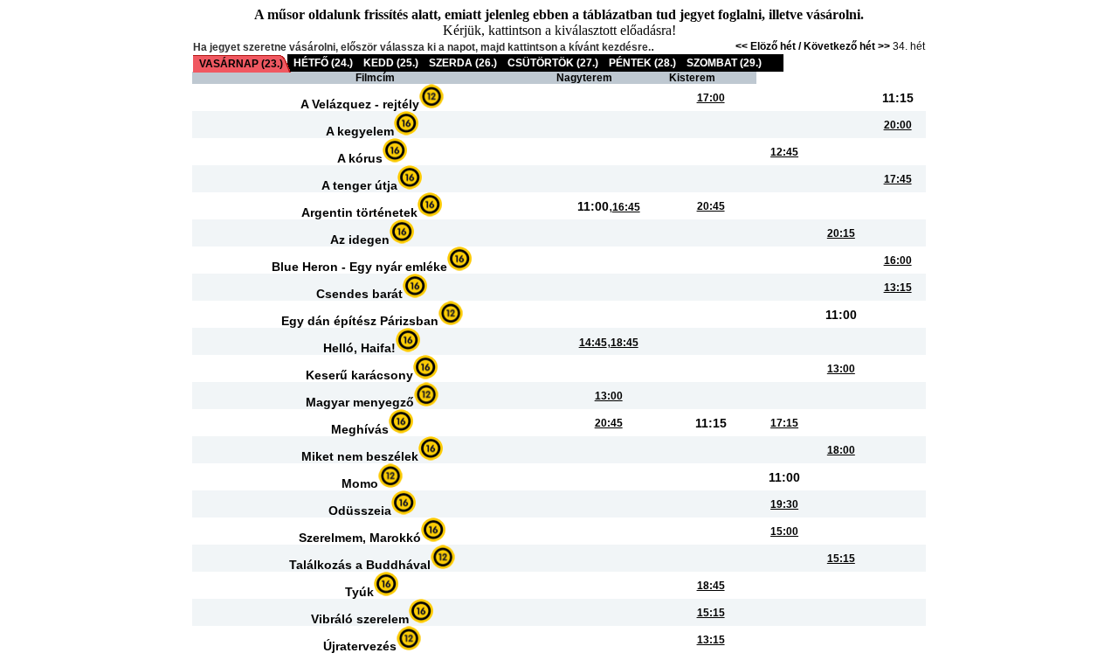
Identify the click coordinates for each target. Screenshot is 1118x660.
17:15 (784, 423)
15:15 (841, 558)
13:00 (841, 369)
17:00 (711, 98)
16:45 (626, 207)
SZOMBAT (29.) (724, 63)
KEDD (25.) (390, 63)
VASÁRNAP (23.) (241, 64)
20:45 (711, 206)
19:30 (784, 504)
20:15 (841, 233)
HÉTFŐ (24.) (323, 63)
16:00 (898, 260)
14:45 (593, 343)
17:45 (898, 179)
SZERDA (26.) (463, 63)
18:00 (841, 450)
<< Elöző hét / (769, 46)
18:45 (624, 343)
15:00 (784, 531)
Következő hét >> (847, 46)
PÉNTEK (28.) (642, 63)
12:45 (784, 152)
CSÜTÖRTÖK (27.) (552, 63)
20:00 (898, 125)
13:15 (898, 287)
